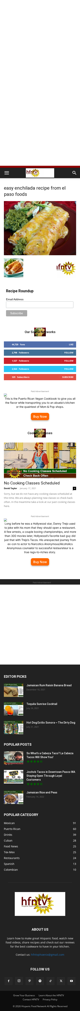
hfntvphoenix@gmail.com (47, 954)
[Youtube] (71, 981)
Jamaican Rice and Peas (41, 792)
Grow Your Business (24, 995)
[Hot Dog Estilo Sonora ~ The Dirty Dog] (13, 727)
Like (71, 344)
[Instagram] (19, 981)
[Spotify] (40, 981)
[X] (61, 981)
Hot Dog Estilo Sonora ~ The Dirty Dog (50, 722)
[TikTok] (50, 981)
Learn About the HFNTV (51, 995)
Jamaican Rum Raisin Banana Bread (49, 685)
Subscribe (67, 377)
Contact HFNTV (31, 999)
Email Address (14, 299)
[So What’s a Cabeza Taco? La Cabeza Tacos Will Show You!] (13, 758)
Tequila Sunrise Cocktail (41, 704)
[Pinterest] (29, 981)
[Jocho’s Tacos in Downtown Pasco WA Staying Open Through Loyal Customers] (13, 777)
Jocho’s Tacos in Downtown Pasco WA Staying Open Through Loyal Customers (50, 775)
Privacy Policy (50, 999)
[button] (6, 173)
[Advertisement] (40, 42)
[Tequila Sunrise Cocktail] (13, 709)
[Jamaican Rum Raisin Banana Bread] (13, 690)
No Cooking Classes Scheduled (32, 483)
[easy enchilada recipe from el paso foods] (40, 254)
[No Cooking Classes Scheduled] (40, 460)
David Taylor (10, 488)
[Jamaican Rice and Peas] (13, 797)
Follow (68, 352)
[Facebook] (8, 981)
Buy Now (40, 416)
